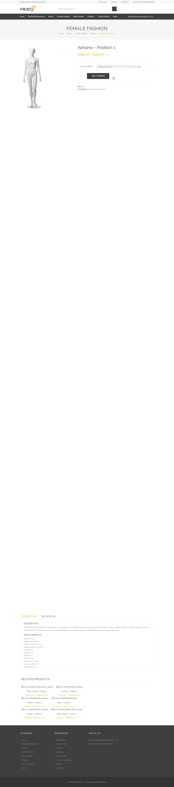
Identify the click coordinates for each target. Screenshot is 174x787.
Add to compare (120, 76)
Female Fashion (63, 16)
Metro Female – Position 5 (37, 691)
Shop (69, 33)
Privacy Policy (61, 756)
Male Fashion (78, 16)
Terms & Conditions (63, 760)
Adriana (93, 33)
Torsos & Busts (104, 16)
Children (90, 16)
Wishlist (114, 2)
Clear (139, 67)
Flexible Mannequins (36, 16)
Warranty (59, 752)
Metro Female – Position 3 (67, 714)
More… (115, 16)
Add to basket (98, 76)
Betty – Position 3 (64, 703)
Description (29, 616)
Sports (51, 16)
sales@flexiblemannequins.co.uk (140, 17)
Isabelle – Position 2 (34, 714)
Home (22, 16)
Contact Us (125, 2)
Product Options (86, 66)
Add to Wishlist (113, 76)
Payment (59, 748)
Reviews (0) (48, 616)
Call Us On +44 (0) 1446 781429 (143, 2)
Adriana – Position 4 (69, 691)
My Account (103, 2)
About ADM (60, 740)
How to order (61, 744)
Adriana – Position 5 (34, 703)
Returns (59, 764)
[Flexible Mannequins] (28, 8)
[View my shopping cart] (149, 9)
